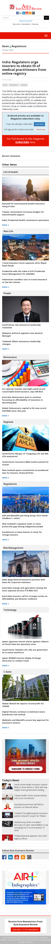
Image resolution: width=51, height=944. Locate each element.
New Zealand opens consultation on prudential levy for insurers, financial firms (25, 471)
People (7, 293)
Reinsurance (10, 357)
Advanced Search (25, 21)
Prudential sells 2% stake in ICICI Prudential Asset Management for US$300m (23, 272)
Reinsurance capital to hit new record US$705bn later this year (24, 409)
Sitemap (35, 24)
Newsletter (26, 24)
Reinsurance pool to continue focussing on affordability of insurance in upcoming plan (22, 400)
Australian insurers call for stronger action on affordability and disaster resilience (24, 597)
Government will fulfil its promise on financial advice (28, 805)
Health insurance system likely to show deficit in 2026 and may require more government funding (30, 787)
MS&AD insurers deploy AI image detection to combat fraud (21, 659)
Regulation (14, 85)
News (5, 46)
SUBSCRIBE (22, 142)
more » (5, 225)
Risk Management (13, 547)
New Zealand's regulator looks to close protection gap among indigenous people (22, 525)
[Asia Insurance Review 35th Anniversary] (25, 6)
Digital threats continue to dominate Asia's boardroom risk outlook (23, 713)
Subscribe (16, 24)
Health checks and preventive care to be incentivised (30, 796)
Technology (10, 609)
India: (6, 62)
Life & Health (10, 172)
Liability (24, 85)
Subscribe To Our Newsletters (25, 929)
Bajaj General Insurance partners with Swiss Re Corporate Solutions (23, 581)
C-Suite (8, 671)
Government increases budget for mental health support (23, 213)
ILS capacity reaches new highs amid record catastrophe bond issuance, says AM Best (23, 390)
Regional (8, 421)
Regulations (19, 46)
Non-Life (8, 231)
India (5, 85)
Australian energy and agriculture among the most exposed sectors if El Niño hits (24, 589)
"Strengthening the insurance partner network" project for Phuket (31, 814)
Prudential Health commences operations (25, 220)
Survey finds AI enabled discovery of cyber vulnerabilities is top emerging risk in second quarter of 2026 (31, 826)
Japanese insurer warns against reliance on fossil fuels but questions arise (25, 642)
